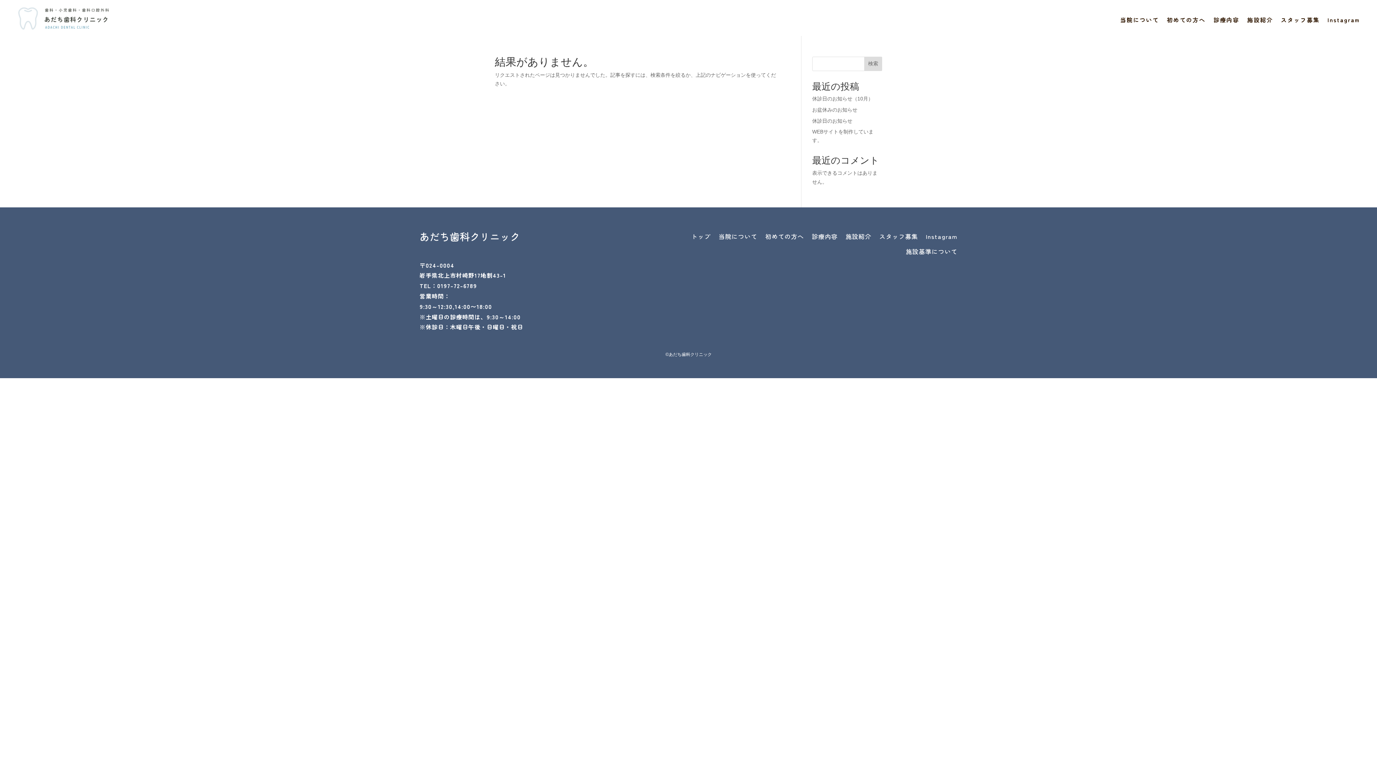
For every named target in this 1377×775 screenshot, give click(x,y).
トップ (701, 236)
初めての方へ (1186, 20)
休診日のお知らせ (832, 121)
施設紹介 (1260, 20)
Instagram (1344, 20)
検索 (873, 63)
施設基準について (931, 251)
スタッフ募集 (1300, 20)
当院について (1139, 20)
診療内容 (1226, 20)
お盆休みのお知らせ (834, 110)
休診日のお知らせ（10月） (842, 99)
